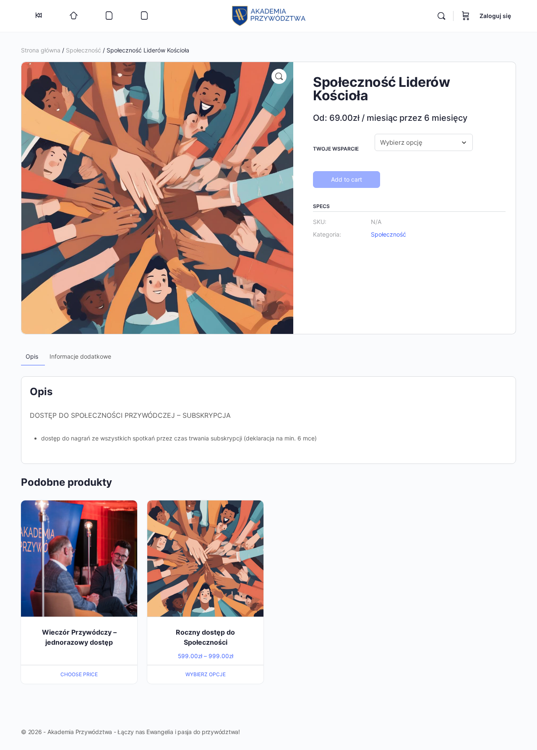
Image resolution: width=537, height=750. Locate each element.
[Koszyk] (465, 16)
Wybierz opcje (205, 674)
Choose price (79, 674)
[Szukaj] (441, 16)
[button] (279, 76)
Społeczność (83, 50)
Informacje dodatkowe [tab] (80, 356)
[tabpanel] (268, 427)
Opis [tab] (32, 356)
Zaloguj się (495, 15)
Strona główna (40, 50)
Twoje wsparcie (336, 149)
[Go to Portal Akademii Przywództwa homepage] (268, 15)
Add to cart (346, 179)
